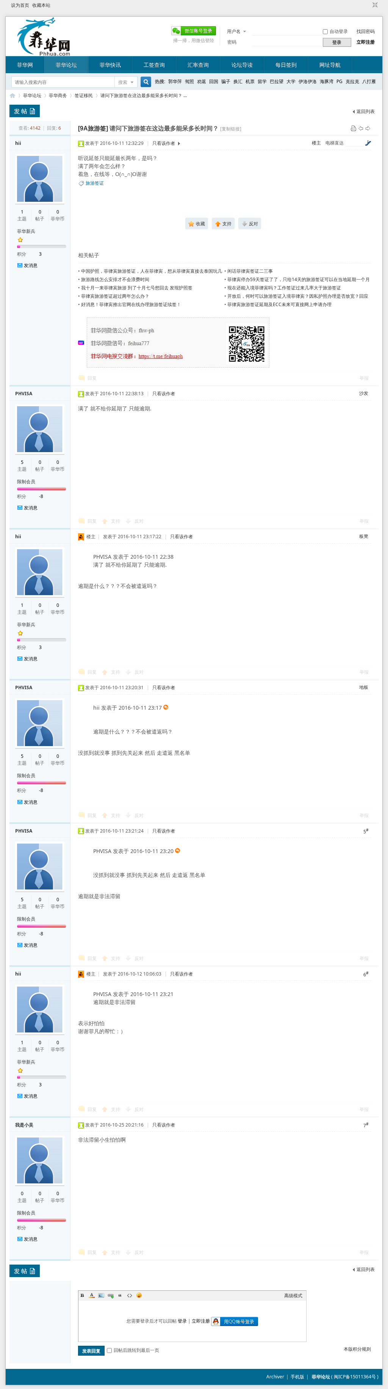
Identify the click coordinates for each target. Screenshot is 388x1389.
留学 (262, 81)
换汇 (237, 81)
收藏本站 (41, 5)
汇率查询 (198, 64)
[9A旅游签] (93, 128)
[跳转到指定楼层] (368, 143)
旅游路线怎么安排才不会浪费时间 (115, 279)
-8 (41, 496)
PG (339, 81)
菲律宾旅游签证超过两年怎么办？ (115, 296)
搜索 (122, 82)
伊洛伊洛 (308, 81)
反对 (139, 521)
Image (101, 1295)
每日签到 (286, 64)
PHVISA (23, 393)
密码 (231, 42)
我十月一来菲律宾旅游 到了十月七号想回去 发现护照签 (136, 287)
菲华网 (25, 64)
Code (129, 1295)
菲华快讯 (110, 64)
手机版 (297, 1376)
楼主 (316, 143)
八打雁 (369, 81)
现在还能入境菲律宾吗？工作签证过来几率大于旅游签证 (284, 287)
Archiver (275, 1376)
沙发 (363, 393)
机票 (250, 81)
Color (91, 1295)
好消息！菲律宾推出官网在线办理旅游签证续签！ (131, 304)
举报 (364, 378)
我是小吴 (24, 1125)
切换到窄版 (374, 5)
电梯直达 (334, 143)
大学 (291, 81)
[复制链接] (230, 129)
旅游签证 (95, 183)
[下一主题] (368, 128)
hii (18, 143)
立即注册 (366, 42)
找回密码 (366, 31)
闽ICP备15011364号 (355, 1376)
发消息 (31, 265)
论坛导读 (242, 64)
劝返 (201, 81)
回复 (92, 378)
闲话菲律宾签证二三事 (250, 271)
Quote (120, 1295)
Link (110, 1295)
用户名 (234, 31)
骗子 (225, 81)
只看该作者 (163, 143)
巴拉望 (276, 81)
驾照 (189, 81)
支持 (116, 521)
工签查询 (154, 64)
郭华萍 (175, 81)
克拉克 (352, 81)
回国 (213, 81)
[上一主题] (361, 128)
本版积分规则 (357, 1349)
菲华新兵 (26, 231)
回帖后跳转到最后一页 (136, 1350)
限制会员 (26, 481)
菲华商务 (58, 95)
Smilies (139, 1295)
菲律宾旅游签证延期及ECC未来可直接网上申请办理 (279, 304)
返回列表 (366, 111)
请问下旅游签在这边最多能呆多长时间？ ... (143, 95)
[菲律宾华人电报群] (178, 367)
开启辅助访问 (368, 5)
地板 (363, 687)
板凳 (363, 536)
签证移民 (84, 95)
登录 (182, 1321)
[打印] (353, 128)
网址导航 (330, 64)
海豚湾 (326, 81)
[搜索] (145, 82)
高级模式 (293, 1295)
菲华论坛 (66, 64)
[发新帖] (24, 111)
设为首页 (20, 5)
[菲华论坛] (43, 51)
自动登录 (339, 31)
